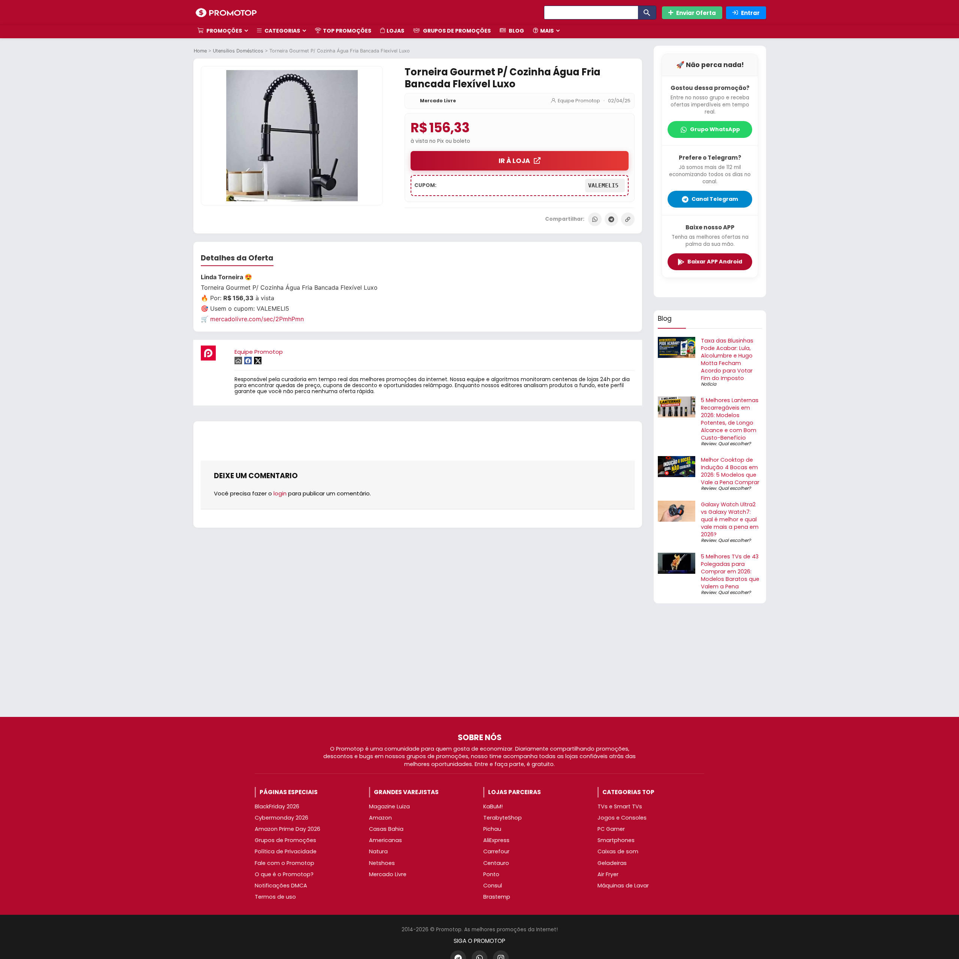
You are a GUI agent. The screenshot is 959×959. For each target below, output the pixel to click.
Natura (378, 851)
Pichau (492, 829)
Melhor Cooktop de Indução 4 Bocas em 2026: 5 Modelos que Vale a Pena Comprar (730, 471)
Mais (547, 30)
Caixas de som (618, 851)
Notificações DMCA (281, 885)
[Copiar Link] (628, 219)
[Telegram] (611, 219)
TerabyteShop (502, 817)
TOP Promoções (347, 30)
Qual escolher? (734, 443)
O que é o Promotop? (284, 874)
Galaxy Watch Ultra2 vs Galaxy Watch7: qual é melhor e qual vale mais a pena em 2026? (730, 519)
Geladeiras (612, 863)
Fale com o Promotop (284, 863)
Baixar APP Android (714, 261)
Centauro (496, 863)
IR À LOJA (514, 160)
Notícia (708, 384)
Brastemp (496, 897)
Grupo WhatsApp (715, 129)
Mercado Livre (438, 100)
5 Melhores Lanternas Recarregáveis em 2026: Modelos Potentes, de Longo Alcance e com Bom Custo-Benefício (730, 418)
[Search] (647, 12)
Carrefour (496, 851)
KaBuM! (493, 806)
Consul (492, 885)
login (280, 493)
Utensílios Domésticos (238, 51)
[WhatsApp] (595, 219)
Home (200, 51)
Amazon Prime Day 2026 (287, 829)
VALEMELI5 (605, 185)
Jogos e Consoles (622, 817)
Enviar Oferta (696, 13)
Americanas (385, 840)
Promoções (223, 30)
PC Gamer (611, 829)
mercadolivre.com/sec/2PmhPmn (257, 319)
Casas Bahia (386, 829)
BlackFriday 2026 (277, 806)
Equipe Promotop (579, 100)
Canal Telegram (715, 199)
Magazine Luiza (389, 806)
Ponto (491, 874)
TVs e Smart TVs (620, 806)
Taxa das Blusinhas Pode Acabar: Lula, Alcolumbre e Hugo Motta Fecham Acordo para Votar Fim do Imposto (727, 359)
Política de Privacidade (286, 851)
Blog (516, 30)
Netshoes (382, 863)
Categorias (281, 30)
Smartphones (616, 840)
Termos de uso (275, 897)
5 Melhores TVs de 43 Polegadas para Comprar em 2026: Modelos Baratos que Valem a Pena (730, 571)
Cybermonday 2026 (281, 817)
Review (708, 443)
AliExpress (496, 840)
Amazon (380, 817)
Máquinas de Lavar (623, 885)
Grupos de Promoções (456, 30)
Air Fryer (608, 874)
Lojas (395, 30)
